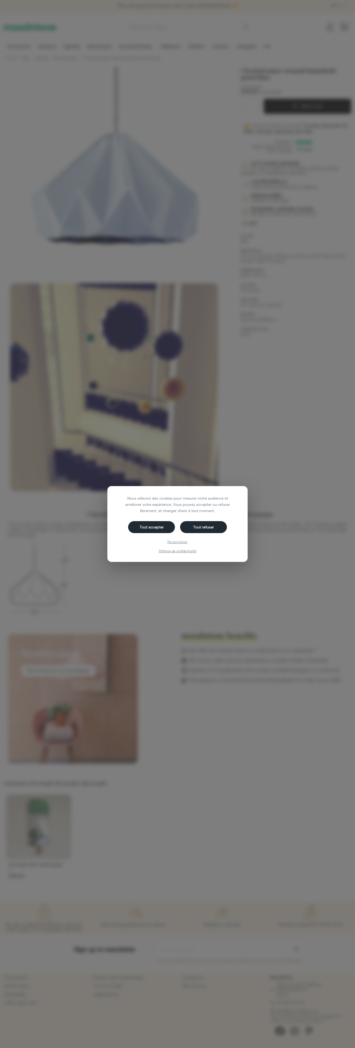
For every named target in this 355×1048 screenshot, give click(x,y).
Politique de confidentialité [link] (177, 551)
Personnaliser (177, 542)
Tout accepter (152, 527)
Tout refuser (203, 527)
